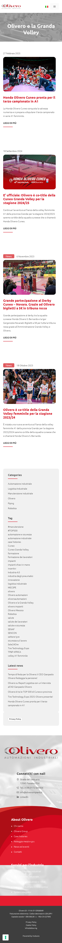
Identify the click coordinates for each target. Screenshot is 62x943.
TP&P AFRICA (14, 651)
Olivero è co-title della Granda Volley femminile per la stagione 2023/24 (27, 413)
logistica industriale (17, 583)
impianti (12, 560)
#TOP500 (12, 530)
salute (11, 617)
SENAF (11, 629)
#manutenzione (16, 526)
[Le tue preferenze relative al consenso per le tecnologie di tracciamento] (6, 937)
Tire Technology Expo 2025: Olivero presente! (30, 696)
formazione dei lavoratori (20, 557)
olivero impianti (15, 606)
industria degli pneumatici (20, 575)
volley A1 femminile (18, 655)
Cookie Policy (31, 925)
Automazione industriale (20, 483)
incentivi (12, 568)
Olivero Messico (16, 610)
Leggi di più (9, 122)
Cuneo (11, 545)
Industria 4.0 (14, 572)
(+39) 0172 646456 (33, 787)
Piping (11, 503)
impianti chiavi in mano (19, 564)
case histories (14, 541)
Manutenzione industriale (20, 493)
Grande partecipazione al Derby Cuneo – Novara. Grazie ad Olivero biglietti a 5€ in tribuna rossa (29, 304)
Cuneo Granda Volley (18, 549)
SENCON (12, 632)
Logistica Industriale (17, 488)
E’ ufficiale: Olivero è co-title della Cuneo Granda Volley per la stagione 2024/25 (29, 199)
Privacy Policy (15, 719)
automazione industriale (19, 538)
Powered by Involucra (31, 936)
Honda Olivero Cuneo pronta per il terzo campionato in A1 (29, 99)
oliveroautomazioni (17, 598)
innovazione (14, 579)
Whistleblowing (31, 928)
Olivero (11, 498)
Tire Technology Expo (18, 648)
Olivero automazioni (18, 594)
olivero (11, 591)
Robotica (12, 508)
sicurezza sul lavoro (17, 640)
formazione (13, 553)
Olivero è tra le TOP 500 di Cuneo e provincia (30, 691)
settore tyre (14, 636)
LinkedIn (24, 796)
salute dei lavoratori (17, 621)
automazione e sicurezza (20, 534)
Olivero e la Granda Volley (21, 602)
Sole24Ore (13, 644)
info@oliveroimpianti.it (31, 792)
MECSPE (12, 587)
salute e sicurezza (16, 625)
